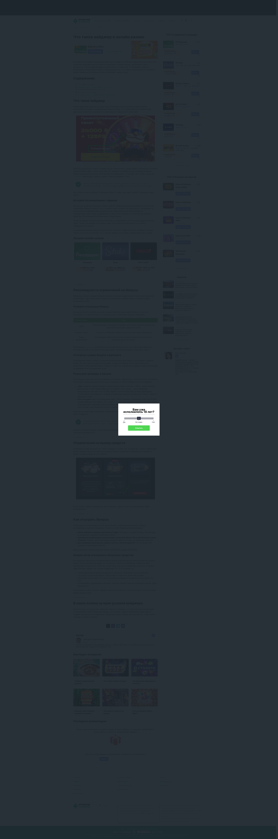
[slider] (139, 418)
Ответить (139, 428)
